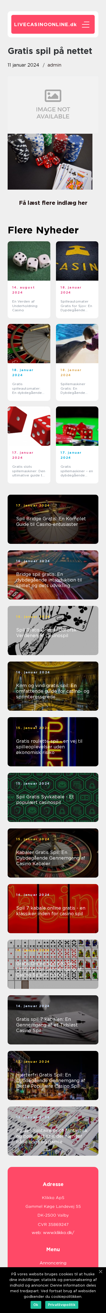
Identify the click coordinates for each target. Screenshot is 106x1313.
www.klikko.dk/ (58, 1232)
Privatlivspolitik (61, 1305)
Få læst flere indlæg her (53, 202)
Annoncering (53, 1263)
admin (54, 65)
